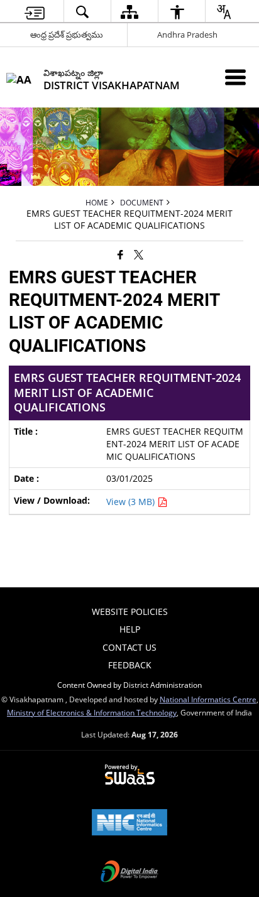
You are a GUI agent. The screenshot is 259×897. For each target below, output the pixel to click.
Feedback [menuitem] (130, 665)
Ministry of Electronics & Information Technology (92, 712)
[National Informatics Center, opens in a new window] (129, 823)
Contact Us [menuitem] (129, 647)
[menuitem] (34, 11)
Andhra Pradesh (187, 34)
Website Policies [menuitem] (130, 611)
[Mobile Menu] (235, 77)
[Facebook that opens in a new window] (120, 254)
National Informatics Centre (208, 699)
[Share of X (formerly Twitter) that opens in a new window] (138, 254)
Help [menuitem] (129, 629)
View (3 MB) (131, 502)
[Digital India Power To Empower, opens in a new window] (129, 872)
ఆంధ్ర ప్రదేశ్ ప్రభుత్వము (66, 34)
